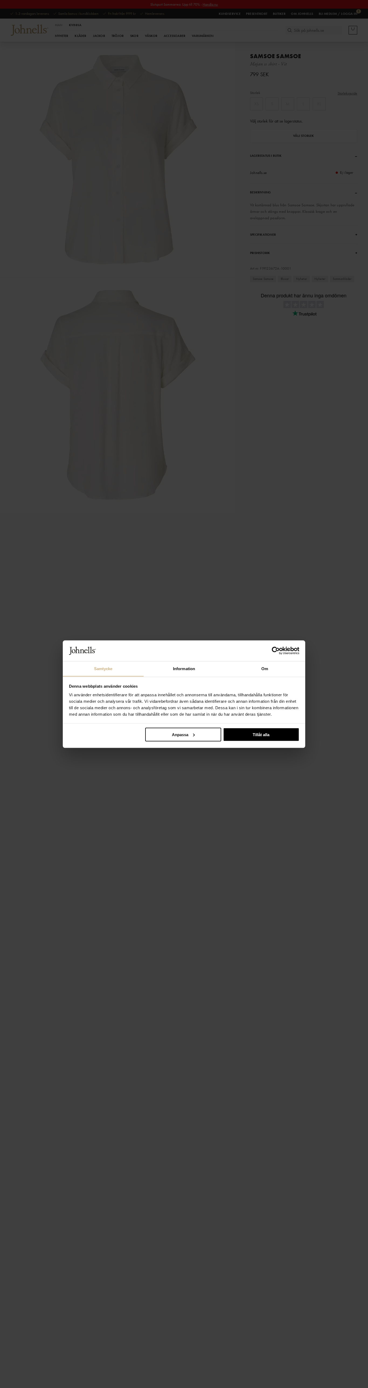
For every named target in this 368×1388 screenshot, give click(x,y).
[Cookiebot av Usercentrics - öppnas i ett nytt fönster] (275, 651)
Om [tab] (264, 668)
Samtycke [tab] (103, 668)
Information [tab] (184, 668)
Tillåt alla (261, 734)
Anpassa (180, 734)
